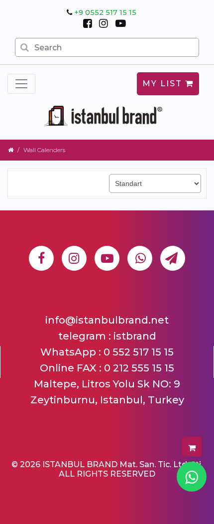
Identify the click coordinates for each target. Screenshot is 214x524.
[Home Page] (10, 150)
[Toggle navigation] (21, 84)
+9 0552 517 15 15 (105, 12)
